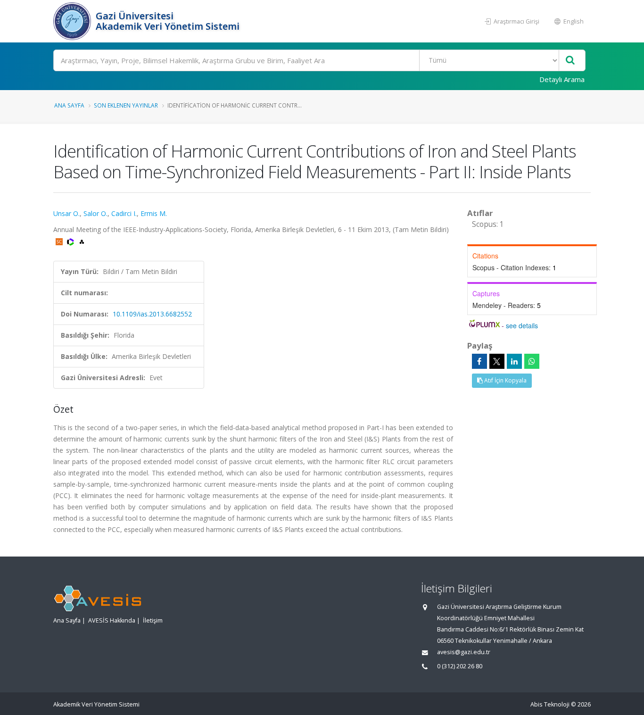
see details (522, 325)
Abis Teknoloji (550, 704)
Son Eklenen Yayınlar (126, 105)
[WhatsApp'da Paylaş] (531, 361)
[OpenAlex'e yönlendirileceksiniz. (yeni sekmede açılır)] (81, 240)
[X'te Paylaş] (496, 361)
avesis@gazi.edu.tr (463, 652)
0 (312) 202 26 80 (459, 666)
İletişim (153, 620)
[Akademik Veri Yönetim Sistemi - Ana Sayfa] (73, 21)
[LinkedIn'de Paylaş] (514, 361)
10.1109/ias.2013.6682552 (152, 313)
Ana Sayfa (69, 105)
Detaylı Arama (562, 79)
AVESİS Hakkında (111, 620)
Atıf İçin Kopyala (505, 380)
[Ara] (570, 60)
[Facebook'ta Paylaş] (479, 361)
